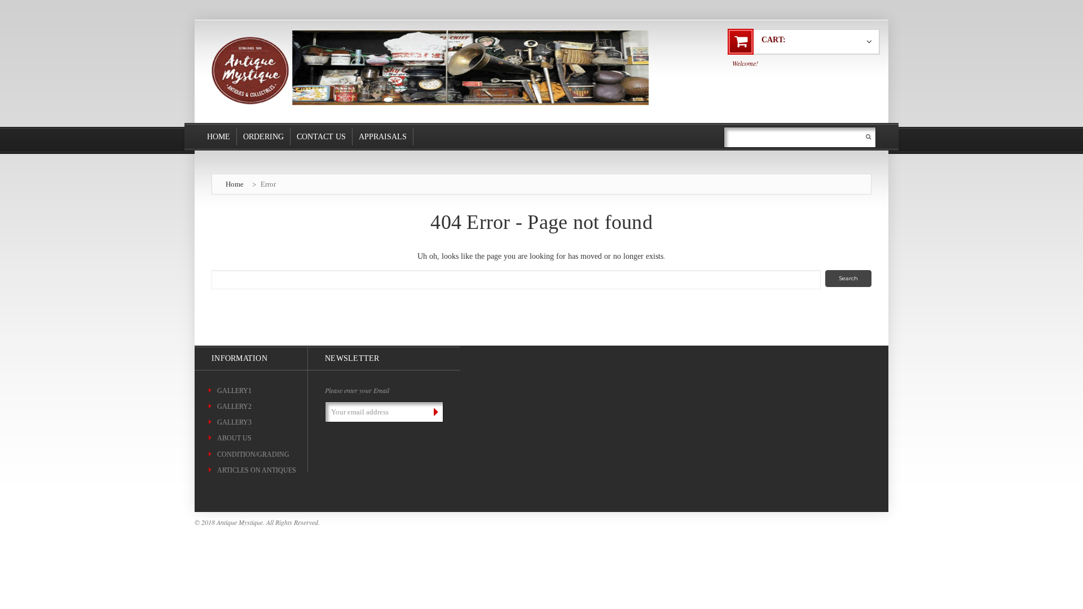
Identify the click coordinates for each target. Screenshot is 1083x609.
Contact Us (321, 137)
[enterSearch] (868, 136)
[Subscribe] (433, 411)
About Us (234, 438)
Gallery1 (234, 391)
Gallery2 (234, 407)
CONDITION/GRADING (253, 454)
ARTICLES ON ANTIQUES (256, 470)
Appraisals (383, 137)
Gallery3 (234, 422)
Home (218, 137)
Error (268, 184)
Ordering (263, 137)
